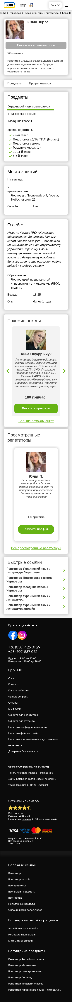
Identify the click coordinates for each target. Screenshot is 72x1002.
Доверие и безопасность (23, 751)
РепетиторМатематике (22, 965)
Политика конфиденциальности (27, 727)
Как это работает (18, 690)
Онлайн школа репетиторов (25, 909)
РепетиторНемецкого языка (25, 971)
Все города (15, 897)
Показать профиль (36, 408)
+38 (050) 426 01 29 (24, 647)
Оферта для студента (21, 720)
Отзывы (13, 702)
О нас (11, 678)
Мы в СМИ (14, 708)
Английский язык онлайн (23, 928)
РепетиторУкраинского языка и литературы (34, 989)
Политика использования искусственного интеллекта (33, 742)
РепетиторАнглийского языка (26, 959)
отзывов (26, 819)
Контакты (13, 684)
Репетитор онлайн (19, 879)
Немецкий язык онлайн (22, 934)
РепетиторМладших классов (25, 983)
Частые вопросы (18, 696)
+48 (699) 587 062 (22, 652)
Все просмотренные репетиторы (36, 548)
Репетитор (14, 873)
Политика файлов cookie (23, 733)
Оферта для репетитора (23, 714)
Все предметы (17, 885)
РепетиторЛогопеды (20, 977)
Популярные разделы (21, 903)
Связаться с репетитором (36, 45)
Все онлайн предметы (21, 891)
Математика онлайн (20, 940)
